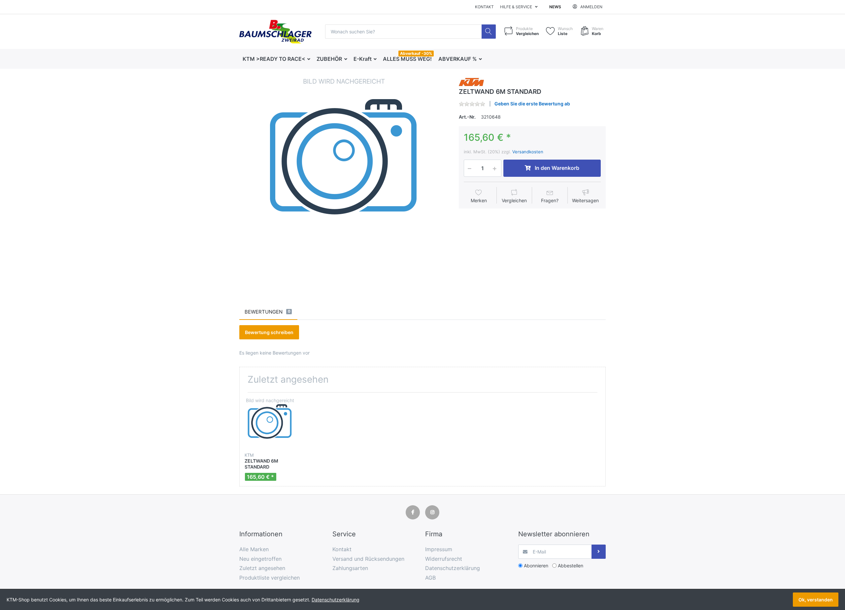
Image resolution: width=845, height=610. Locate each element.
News (555, 6)
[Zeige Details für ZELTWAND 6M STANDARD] (270, 423)
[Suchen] (489, 31)
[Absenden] (599, 552)
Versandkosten (527, 151)
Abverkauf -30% (416, 53)
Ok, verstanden (815, 599)
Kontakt (484, 6)
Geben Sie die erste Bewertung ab (532, 103)
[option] (344, 181)
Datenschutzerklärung (335, 599)
